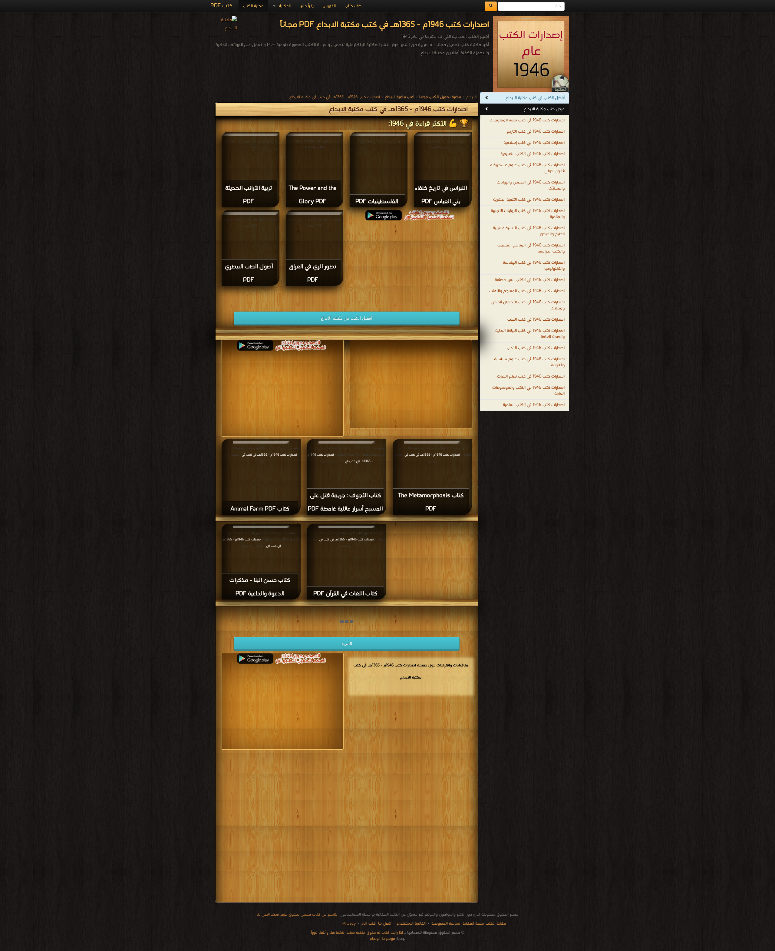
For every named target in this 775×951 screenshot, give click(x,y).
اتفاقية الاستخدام (411, 923)
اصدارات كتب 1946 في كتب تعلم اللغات (531, 376)
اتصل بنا (384, 923)
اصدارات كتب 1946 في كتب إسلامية (534, 143)
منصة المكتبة (473, 923)
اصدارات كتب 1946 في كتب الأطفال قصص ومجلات (528, 305)
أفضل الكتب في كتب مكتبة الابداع (535, 98)
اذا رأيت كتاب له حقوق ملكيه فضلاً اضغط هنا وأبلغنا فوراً (357, 932)
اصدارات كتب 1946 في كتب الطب (536, 319)
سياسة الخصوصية (445, 923)
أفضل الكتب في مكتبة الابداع (346, 318)
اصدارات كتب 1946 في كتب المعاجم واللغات (527, 291)
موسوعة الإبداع (382, 938)
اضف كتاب (353, 5)
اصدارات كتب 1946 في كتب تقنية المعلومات (527, 120)
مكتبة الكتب (253, 5)
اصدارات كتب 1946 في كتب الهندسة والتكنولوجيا (534, 265)
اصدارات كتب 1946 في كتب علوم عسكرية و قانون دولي (527, 168)
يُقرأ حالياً (307, 5)
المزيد (346, 643)
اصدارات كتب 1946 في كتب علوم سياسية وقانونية (529, 362)
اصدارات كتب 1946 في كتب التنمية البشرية (529, 199)
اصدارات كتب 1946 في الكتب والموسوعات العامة (528, 391)
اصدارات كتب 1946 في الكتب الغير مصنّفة (530, 280)
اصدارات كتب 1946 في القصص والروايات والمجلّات (531, 185)
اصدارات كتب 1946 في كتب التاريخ (536, 131)
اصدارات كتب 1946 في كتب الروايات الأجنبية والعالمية (528, 214)
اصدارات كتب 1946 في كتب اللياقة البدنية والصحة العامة (530, 334)
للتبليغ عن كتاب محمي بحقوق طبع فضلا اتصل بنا (297, 914)
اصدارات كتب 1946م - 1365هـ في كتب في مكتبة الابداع (334, 97)
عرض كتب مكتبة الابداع (544, 109)
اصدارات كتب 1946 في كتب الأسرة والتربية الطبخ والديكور (529, 231)
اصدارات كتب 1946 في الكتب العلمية (534, 405)
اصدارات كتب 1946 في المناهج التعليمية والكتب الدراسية (531, 248)
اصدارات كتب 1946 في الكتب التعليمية (532, 154)
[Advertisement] (411, 262)
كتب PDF (221, 6)
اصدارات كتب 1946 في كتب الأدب (536, 348)
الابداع (471, 97)
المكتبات (283, 5)
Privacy (349, 923)
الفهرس (329, 5)
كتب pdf (368, 923)
